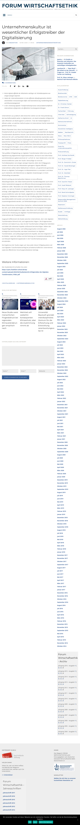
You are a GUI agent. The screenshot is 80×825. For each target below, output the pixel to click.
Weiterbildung (63, 219)
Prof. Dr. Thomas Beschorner (64, 177)
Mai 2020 (60, 464)
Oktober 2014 (61, 646)
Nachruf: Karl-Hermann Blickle (67, 79)
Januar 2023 (61, 364)
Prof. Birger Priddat (64, 159)
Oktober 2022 (61, 373)
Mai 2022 (60, 389)
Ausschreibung (63, 89)
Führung (71, 111)
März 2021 (60, 433)
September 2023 (62, 339)
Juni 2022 (60, 386)
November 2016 (62, 596)
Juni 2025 (60, 273)
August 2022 (61, 379)
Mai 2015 (60, 634)
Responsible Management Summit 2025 (67, 200)
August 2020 (61, 455)
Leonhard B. (61, 68)
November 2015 (62, 627)
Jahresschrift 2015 (9, 799)
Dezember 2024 (62, 292)
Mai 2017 (60, 577)
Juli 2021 (60, 420)
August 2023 (61, 342)
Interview (61, 114)
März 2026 (60, 244)
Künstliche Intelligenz (65, 129)
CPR (70, 97)
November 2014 (62, 643)
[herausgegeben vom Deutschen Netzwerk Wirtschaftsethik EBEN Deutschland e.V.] (40, 7)
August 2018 (61, 530)
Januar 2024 (61, 326)
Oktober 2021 (61, 411)
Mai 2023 (60, 351)
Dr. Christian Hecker (65, 104)
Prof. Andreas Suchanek (66, 155)
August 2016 (61, 605)
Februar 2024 (61, 323)
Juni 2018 (60, 536)
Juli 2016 (60, 608)
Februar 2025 (61, 285)
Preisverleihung (63, 151)
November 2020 (62, 445)
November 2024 (62, 295)
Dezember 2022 (62, 367)
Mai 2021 (60, 426)
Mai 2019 (60, 502)
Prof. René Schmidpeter (66, 192)
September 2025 (62, 263)
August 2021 (61, 417)
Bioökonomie (62, 97)
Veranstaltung (62, 215)
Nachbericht (69, 132)
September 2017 (62, 564)
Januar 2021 (61, 439)
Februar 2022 (61, 398)
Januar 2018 (61, 552)
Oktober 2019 (61, 486)
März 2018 (60, 546)
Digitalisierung (63, 100)
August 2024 (61, 304)
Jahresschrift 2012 (9, 810)
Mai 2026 (60, 238)
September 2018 (62, 527)
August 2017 (61, 568)
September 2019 (62, 489)
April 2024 (60, 317)
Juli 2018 (60, 533)
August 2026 (61, 229)
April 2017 (60, 580)
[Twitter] (14, 86)
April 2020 (60, 467)
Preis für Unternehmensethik (65, 147)
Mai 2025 (60, 276)
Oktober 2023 (61, 335)
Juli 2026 (60, 232)
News (60, 136)
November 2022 (62, 370)
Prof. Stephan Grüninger (66, 196)
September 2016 (62, 602)
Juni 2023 (60, 348)
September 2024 (62, 301)
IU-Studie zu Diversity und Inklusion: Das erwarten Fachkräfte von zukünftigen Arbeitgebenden (66, 62)
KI (71, 118)
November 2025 (62, 257)
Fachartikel (62, 111)
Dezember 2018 (62, 517)
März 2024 (60, 320)
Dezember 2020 (62, 442)
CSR (75, 97)
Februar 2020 (61, 474)
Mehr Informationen (46, 822)
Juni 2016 (60, 612)
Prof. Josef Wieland (64, 185)
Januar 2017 (61, 590)
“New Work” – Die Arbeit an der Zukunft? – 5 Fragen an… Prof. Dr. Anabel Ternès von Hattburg (67, 71)
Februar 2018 (61, 549)
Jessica (59, 59)
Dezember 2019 (62, 480)
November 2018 (62, 521)
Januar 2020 (61, 477)
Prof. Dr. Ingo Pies (64, 169)
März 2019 (60, 508)
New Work (67, 136)
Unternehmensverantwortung (48, 42)
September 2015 (62, 630)
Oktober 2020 (61, 448)
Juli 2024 (60, 307)
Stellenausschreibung (65, 208)
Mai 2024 (60, 314)
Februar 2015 (61, 640)
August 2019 (61, 492)
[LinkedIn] (23, 86)
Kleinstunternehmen (65, 121)
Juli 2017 (60, 571)
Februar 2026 (61, 248)
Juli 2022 (60, 383)
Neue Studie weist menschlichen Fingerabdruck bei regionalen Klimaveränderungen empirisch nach (10, 320)
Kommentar (62, 125)
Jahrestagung (71, 114)
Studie (60, 211)
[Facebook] (10, 86)
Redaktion (13, 42)
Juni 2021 (60, 423)
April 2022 (60, 392)
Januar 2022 (61, 401)
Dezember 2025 (62, 254)
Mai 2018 (60, 539)
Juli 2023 (60, 345)
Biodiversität (62, 93)
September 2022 (62, 376)
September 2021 (62, 414)
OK (30, 822)
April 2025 (60, 279)
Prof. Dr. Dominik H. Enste (67, 162)
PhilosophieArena (64, 139)
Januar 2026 (61, 251)
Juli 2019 (60, 495)
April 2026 (60, 241)
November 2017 (62, 558)
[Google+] (19, 86)
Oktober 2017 (61, 561)
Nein (35, 822)
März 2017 (60, 583)
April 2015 (60, 637)
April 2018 (60, 543)
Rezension (61, 204)
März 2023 (60, 357)
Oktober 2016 (61, 599)
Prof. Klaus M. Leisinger (66, 189)
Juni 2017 (60, 574)
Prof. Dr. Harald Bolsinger (66, 166)
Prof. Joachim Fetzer (65, 181)
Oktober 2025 (61, 260)
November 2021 (62, 408)
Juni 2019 (60, 499)
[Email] (27, 86)
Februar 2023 (61, 361)
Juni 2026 (60, 235)
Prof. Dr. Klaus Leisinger (65, 77)
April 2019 (60, 505)
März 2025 (60, 282)
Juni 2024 (60, 310)
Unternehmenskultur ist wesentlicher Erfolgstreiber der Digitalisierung (33, 32)
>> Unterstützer (7, 775)
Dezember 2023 (62, 329)
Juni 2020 (60, 461)
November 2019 (62, 483)
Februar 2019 (61, 511)
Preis (69, 143)
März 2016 (60, 618)
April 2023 (60, 354)
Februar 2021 (61, 436)
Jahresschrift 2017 (9, 793)
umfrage (67, 211)
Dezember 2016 (62, 593)
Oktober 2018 (61, 524)
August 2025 (61, 266)
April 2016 (60, 615)
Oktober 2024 (61, 298)
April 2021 (60, 430)
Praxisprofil (62, 143)
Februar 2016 (61, 621)
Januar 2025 (61, 288)
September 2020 (62, 452)
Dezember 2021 (62, 404)
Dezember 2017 (62, 555)
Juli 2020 (60, 458)
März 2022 (60, 395)
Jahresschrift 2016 (9, 796)
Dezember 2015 (62, 624)
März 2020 (60, 470)
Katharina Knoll (63, 118)
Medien (60, 132)
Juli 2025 (60, 270)
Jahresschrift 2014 (9, 803)
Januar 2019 (61, 514)
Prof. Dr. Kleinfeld (64, 173)
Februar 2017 (61, 586)
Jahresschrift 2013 (9, 806)
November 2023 (62, 332)
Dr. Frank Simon (63, 107)
